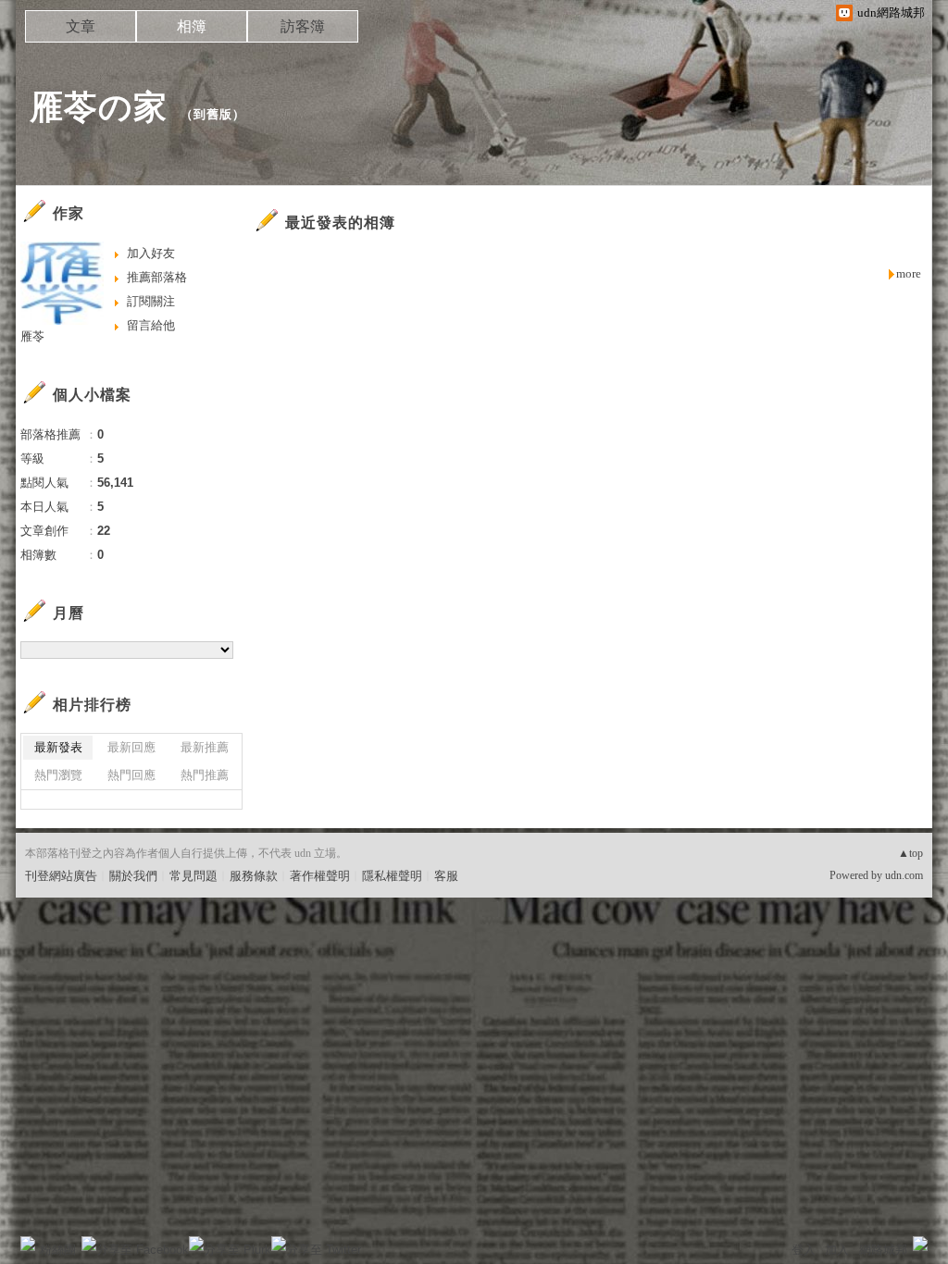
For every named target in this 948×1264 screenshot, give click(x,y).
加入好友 (151, 253)
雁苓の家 (99, 107)
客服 (446, 876)
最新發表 (58, 747)
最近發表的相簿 (340, 222)
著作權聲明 (320, 876)
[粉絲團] (27, 1243)
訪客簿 (303, 26)
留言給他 (151, 325)
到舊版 (212, 114)
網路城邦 (883, 1250)
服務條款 (254, 876)
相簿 (191, 26)
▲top (910, 853)
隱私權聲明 (392, 876)
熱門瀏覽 (58, 775)
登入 (804, 1250)
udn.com (904, 875)
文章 (80, 26)
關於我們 (133, 876)
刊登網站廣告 (61, 876)
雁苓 (32, 336)
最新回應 (131, 747)
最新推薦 (205, 747)
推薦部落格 (157, 277)
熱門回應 (131, 775)
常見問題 (193, 876)
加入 (837, 1250)
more (908, 273)
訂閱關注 (151, 301)
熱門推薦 (205, 775)
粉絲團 (58, 1250)
